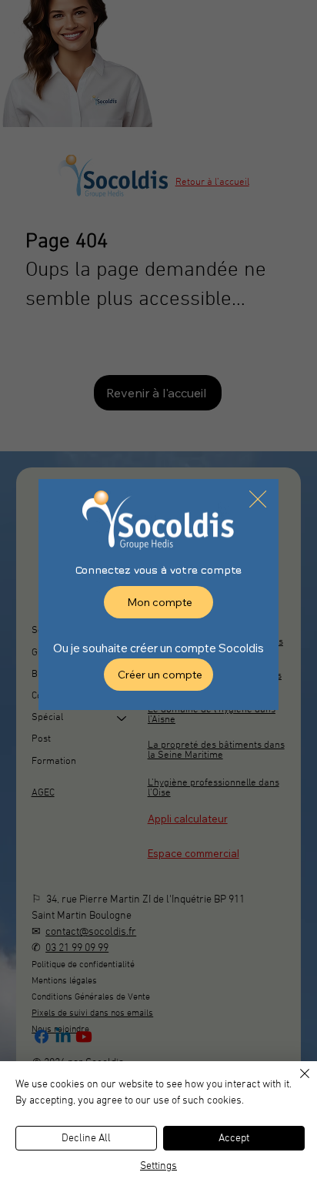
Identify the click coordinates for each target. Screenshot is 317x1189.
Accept (234, 1138)
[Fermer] (295, 1082)
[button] (257, 500)
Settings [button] (158, 1166)
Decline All (86, 1138)
